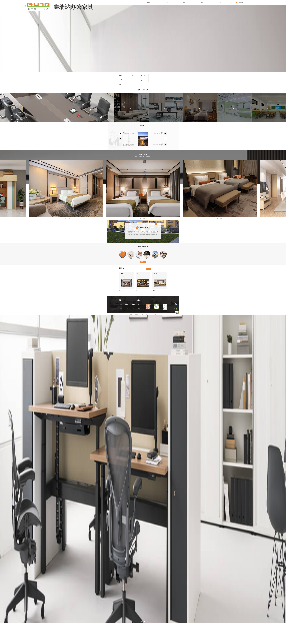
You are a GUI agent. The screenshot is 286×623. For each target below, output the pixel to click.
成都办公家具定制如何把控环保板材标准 (126, 276)
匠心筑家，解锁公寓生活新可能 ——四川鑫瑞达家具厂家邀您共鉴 (160, 276)
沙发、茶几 (127, 308)
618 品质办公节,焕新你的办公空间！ (142, 276)
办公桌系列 (164, 108)
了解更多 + (143, 261)
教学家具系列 (267, 108)
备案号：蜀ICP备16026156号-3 (150, 314)
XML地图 (155, 314)
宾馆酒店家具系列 (199, 108)
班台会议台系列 (52, 108)
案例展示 (139, 308)
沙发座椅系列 (130, 108)
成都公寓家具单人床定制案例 (220, 218)
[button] (141, 621)
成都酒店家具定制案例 (66, 218)
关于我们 (121, 304)
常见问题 (133, 308)
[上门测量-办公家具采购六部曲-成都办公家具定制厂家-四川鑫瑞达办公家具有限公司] (59, 6)
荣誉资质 (121, 308)
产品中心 (127, 304)
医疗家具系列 (233, 108)
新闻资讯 (133, 304)
